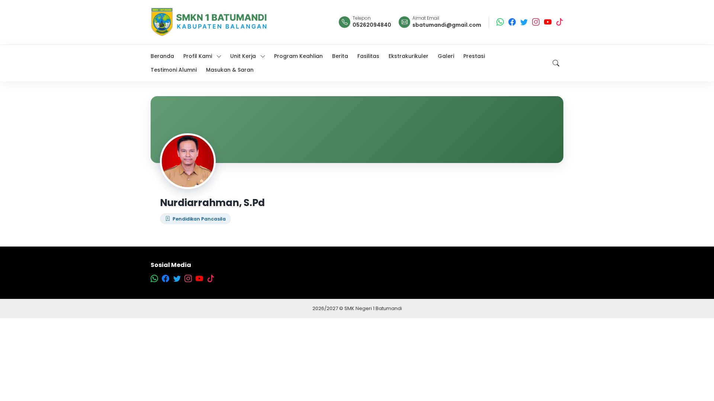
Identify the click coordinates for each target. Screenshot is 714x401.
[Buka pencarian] (556, 63)
